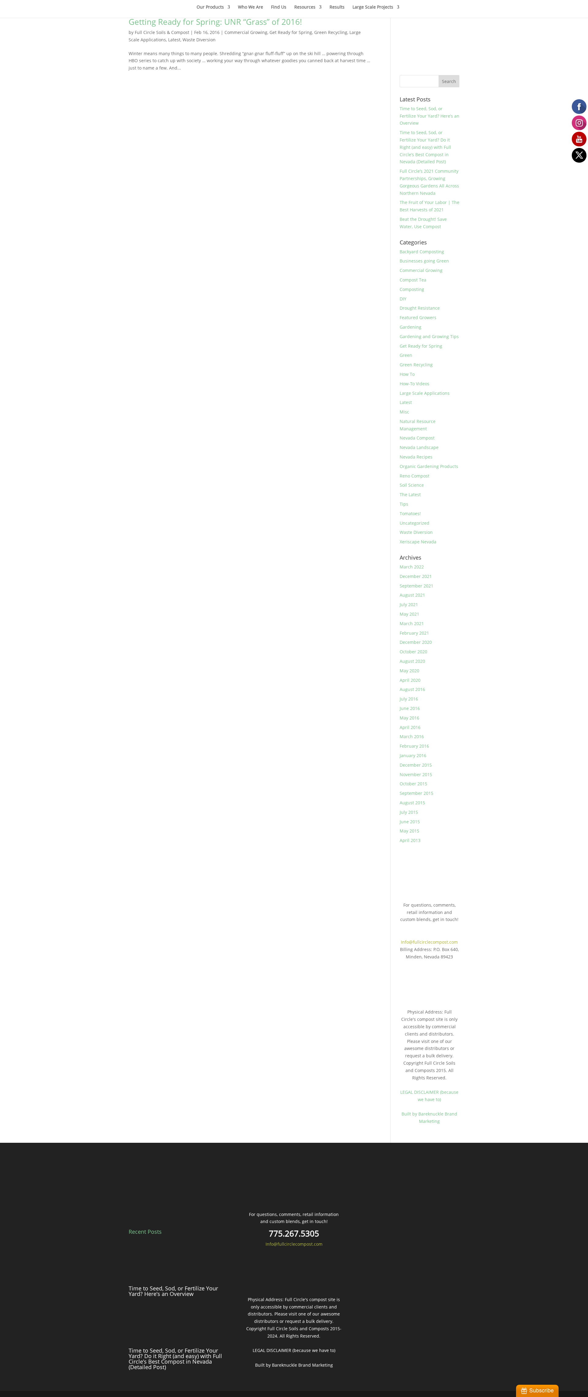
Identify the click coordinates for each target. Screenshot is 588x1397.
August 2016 (412, 689)
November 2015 (416, 774)
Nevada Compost (417, 438)
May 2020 (409, 671)
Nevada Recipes (416, 457)
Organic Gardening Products (429, 466)
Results (337, 7)
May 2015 (409, 831)
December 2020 (416, 642)
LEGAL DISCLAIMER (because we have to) (294, 1350)
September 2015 (416, 793)
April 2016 (410, 727)
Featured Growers (418, 317)
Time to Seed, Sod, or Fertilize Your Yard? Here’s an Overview (429, 116)
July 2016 (409, 699)
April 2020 (410, 680)
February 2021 (414, 633)
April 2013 (410, 840)
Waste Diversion (199, 40)
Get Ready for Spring (291, 32)
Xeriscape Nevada (418, 542)
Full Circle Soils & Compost (162, 32)
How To (407, 374)
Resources (304, 7)
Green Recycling (330, 32)
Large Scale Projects (372, 7)
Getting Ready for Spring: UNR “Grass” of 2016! (215, 21)
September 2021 (416, 586)
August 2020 (412, 661)
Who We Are (250, 7)
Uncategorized (414, 523)
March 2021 (412, 623)
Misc (404, 412)
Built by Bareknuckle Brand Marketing (294, 1365)
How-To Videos (414, 384)
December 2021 (416, 576)
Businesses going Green (424, 261)
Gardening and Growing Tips (429, 336)
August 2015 (412, 803)
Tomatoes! (410, 513)
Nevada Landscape (419, 447)
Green (406, 355)
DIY (403, 299)
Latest (174, 40)
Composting (412, 289)
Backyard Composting (422, 252)
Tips (404, 504)
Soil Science (412, 485)
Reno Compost (414, 476)
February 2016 (414, 746)
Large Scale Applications (425, 393)
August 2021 (412, 595)
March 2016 (412, 736)
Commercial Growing (245, 32)
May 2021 (409, 614)
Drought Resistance (420, 308)
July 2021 (409, 604)
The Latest (410, 494)
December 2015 (416, 765)
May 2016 (409, 718)
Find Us (278, 7)
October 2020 (413, 652)
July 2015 (409, 812)
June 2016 (410, 708)
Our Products (210, 7)
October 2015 (413, 784)
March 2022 (412, 567)
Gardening (410, 327)
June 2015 (410, 822)
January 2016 (413, 755)
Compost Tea (413, 280)
